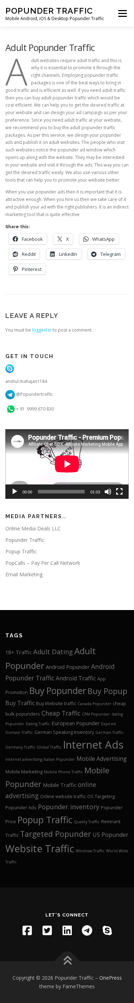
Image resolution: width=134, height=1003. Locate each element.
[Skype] (107, 930)
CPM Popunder (96, 714)
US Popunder (110, 835)
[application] (67, 464)
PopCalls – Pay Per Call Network (42, 562)
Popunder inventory (68, 806)
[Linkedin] (67, 930)
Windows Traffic (90, 850)
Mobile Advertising (101, 759)
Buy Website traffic (56, 703)
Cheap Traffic (60, 713)
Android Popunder (68, 666)
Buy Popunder (57, 691)
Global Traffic (49, 747)
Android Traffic (76, 678)
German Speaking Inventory (64, 732)
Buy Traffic (20, 703)
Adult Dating (53, 651)
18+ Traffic (18, 652)
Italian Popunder (59, 759)
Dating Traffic (38, 723)
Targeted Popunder (55, 834)
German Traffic (109, 732)
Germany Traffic (20, 747)
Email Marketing (24, 574)
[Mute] (107, 491)
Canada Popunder (94, 703)
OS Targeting (101, 796)
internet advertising (23, 759)
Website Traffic (39, 848)
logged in (41, 330)
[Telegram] (87, 930)
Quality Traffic (87, 821)
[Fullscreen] (119, 491)
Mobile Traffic (59, 784)
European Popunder (75, 723)
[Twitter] (47, 930)
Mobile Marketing (24, 771)
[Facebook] (27, 930)
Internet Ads (93, 744)
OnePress (110, 977)
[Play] (14, 491)
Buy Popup (107, 691)
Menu (122, 13)
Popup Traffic (21, 551)
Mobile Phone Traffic (63, 771)
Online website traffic (63, 796)
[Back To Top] (67, 961)
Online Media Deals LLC (33, 528)
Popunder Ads (20, 807)
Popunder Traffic (49, 10)
